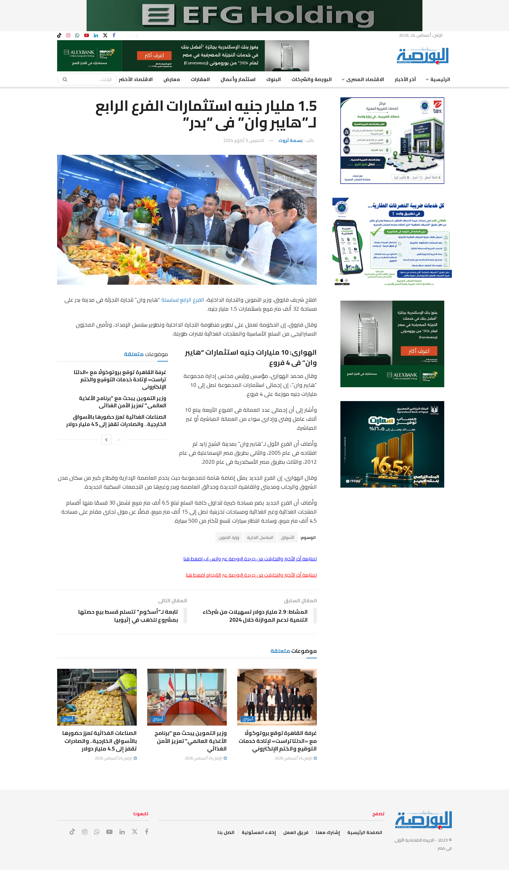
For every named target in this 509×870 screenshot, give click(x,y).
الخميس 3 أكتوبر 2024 (243, 140)
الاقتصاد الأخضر (136, 79)
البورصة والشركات (312, 79)
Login (130, 35)
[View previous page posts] (119, 439)
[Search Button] (62, 79)
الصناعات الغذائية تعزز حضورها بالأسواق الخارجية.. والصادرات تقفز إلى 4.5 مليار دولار (116, 420)
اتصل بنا (225, 832)
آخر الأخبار (405, 79)
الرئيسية (440, 79)
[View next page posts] (106, 439)
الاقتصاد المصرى (365, 79)
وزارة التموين (229, 537)
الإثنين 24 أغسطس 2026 (294, 758)
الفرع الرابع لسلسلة (182, 299)
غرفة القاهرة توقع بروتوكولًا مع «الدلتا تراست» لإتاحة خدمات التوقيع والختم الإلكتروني (120, 379)
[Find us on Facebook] (114, 35)
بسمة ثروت (290, 140)
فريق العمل (296, 832)
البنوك (273, 79)
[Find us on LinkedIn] (96, 35)
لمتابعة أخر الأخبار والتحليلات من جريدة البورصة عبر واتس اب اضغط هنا (250, 558)
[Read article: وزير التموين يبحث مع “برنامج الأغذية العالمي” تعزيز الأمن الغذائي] (187, 697)
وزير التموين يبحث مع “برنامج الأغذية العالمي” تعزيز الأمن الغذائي (122, 401)
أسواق (248, 719)
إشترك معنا (328, 832)
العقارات (200, 79)
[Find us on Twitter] (105, 35)
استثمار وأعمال (238, 79)
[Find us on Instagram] (68, 35)
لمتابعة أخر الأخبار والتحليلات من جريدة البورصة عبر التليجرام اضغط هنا (251, 574)
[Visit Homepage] (424, 56)
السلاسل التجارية (260, 537)
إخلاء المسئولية (259, 832)
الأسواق (287, 537)
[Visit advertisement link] (254, 15)
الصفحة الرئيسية (364, 832)
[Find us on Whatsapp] (77, 35)
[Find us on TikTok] (59, 36)
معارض (171, 79)
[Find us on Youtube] (86, 35)
